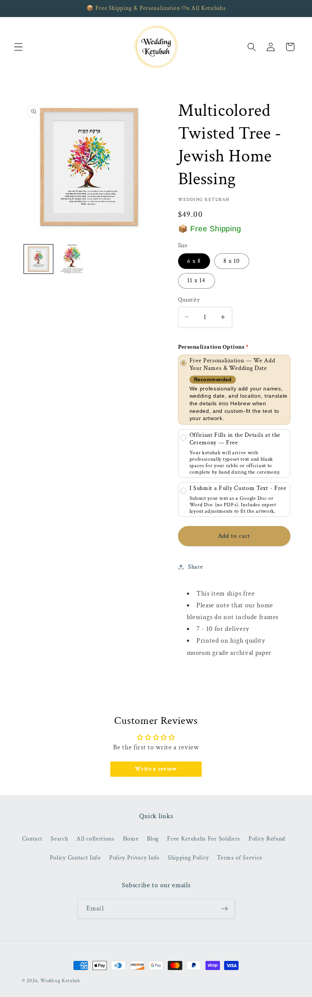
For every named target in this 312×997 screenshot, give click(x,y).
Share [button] (195, 567)
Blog (153, 839)
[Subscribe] (224, 909)
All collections (95, 839)
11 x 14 (196, 280)
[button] (18, 47)
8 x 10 (231, 261)
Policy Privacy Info (134, 858)
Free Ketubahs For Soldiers (203, 839)
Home (131, 839)
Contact (32, 839)
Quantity (189, 299)
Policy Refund (266, 839)
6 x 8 (194, 261)
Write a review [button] (156, 769)
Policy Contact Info (75, 858)
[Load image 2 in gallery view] (71, 259)
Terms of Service (239, 858)
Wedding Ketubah (60, 981)
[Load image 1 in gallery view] (38, 259)
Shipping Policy (188, 858)
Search (59, 839)
